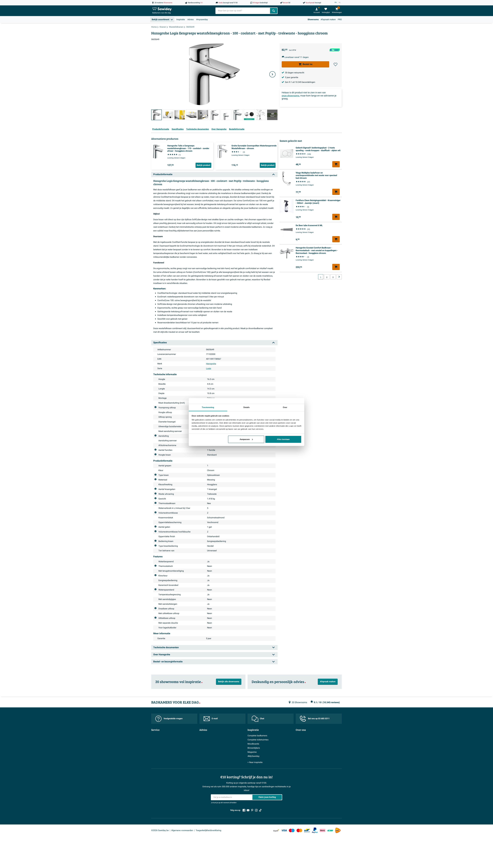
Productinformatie (160, 129)
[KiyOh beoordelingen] (276, 830)
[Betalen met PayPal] (315, 830)
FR (335, 2)
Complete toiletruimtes (258, 739)
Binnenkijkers (254, 748)
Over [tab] (285, 407)
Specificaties (178, 129)
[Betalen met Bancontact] (307, 830)
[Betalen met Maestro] (292, 830)
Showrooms (313, 19)
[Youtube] (248, 810)
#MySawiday (253, 756)
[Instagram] (256, 810)
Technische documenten (197, 129)
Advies (190, 19)
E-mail (215, 718)
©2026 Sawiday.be (160, 830)
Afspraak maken (328, 19)
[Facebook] (243, 810)
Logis (208, 368)
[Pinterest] (252, 810)
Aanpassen (245, 439)
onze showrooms (290, 95)
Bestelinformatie (236, 129)
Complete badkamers (257, 735)
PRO (340, 19)
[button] (335, 64)
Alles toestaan (283, 439)
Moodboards (253, 743)
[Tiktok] (260, 810)
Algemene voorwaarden (182, 830)
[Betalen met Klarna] (322, 830)
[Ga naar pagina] (339, 276)
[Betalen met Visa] (284, 830)
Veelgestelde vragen (173, 718)
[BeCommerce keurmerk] (330, 830)
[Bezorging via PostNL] (338, 830)
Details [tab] (246, 407)
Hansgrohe (211, 363)
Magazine (252, 752)
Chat (262, 718)
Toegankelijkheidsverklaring (208, 830)
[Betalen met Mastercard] (299, 830)
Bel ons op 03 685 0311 (319, 718)
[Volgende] (272, 74)
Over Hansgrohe (218, 129)
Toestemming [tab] (208, 407)
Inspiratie (180, 19)
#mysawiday (202, 19)
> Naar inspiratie (255, 762)
